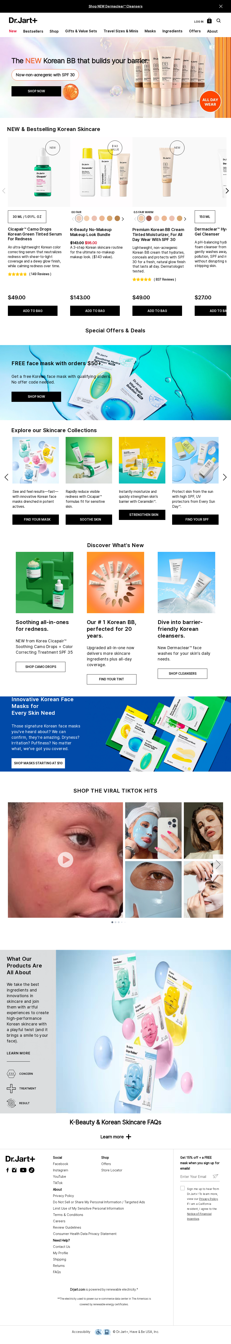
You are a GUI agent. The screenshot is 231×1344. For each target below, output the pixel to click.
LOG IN (198, 21)
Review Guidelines (67, 1227)
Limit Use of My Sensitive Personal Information (88, 1208)
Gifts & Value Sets (81, 31)
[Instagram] (15, 1170)
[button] (221, 6)
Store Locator (111, 1170)
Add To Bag (32, 311)
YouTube (59, 1177)
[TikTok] (28, 1170)
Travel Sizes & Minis (121, 31)
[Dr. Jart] (23, 20)
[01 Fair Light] (94, 218)
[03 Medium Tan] (117, 218)
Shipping (59, 1259)
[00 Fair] (79, 218)
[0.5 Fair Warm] (86, 218)
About (212, 31)
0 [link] (209, 21)
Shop (54, 31)
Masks (150, 31)
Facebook (60, 1164)
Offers (195, 31)
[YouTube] (22, 1170)
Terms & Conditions (68, 1215)
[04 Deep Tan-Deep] (149, 218)
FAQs (57, 1272)
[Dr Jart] (20, 1159)
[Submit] (215, 1176)
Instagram (60, 1170)
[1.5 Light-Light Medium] (102, 218)
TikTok (57, 1183)
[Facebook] (8, 1170)
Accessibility (81, 1332)
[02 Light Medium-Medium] (109, 218)
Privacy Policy (63, 1196)
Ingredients (172, 31)
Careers (59, 1221)
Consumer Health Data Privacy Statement (84, 1234)
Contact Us (61, 1247)
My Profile (60, 1253)
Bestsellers (33, 31)
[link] (35, 172)
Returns (59, 1266)
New (13, 31)
